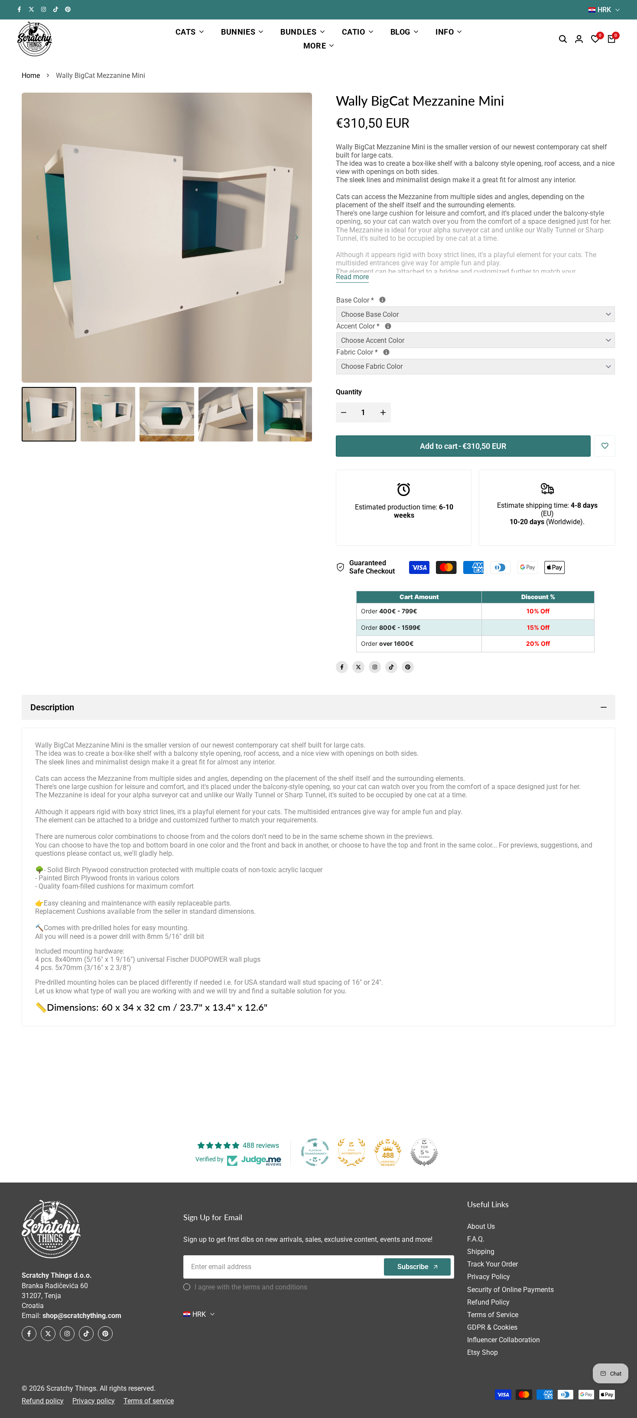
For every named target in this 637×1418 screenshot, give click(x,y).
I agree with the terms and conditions (251, 1287)
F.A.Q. (475, 1239)
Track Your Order (492, 1264)
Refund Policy (488, 1302)
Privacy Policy (488, 1277)
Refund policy (43, 1401)
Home (31, 75)
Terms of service (149, 1401)
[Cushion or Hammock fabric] (386, 352)
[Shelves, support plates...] (382, 299)
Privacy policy (93, 1401)
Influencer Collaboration (503, 1340)
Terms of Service (492, 1315)
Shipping (480, 1251)
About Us (481, 1226)
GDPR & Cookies (492, 1327)
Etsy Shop (482, 1352)
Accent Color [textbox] (389, 326)
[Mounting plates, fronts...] (388, 326)
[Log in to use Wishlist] (604, 445)
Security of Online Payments (510, 1290)
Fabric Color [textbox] (392, 352)
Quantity (349, 392)
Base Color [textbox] (386, 300)
